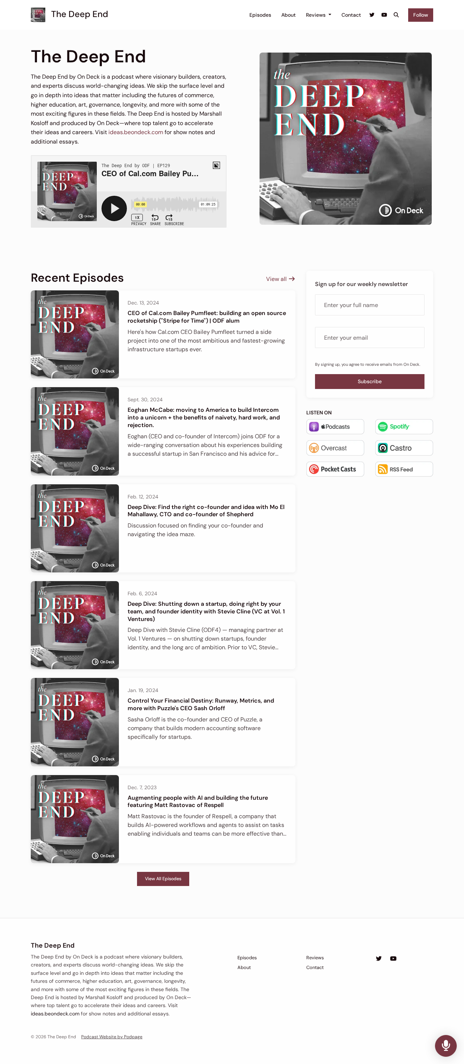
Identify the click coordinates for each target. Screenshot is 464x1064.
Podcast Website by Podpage (111, 1037)
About (288, 15)
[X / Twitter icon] (378, 959)
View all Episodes (163, 879)
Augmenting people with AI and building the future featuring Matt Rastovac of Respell (198, 801)
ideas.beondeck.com (135, 132)
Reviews (316, 15)
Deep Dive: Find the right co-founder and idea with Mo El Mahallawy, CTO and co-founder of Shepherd (206, 510)
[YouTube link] (384, 15)
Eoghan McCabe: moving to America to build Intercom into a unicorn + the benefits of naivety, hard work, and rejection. (204, 417)
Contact (351, 15)
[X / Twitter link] (372, 15)
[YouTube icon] (393, 959)
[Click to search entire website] (396, 15)
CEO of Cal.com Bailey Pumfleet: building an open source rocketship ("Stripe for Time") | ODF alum (207, 316)
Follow (420, 15)
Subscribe (370, 381)
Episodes (260, 15)
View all (277, 279)
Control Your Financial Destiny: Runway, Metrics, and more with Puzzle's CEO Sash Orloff (201, 704)
